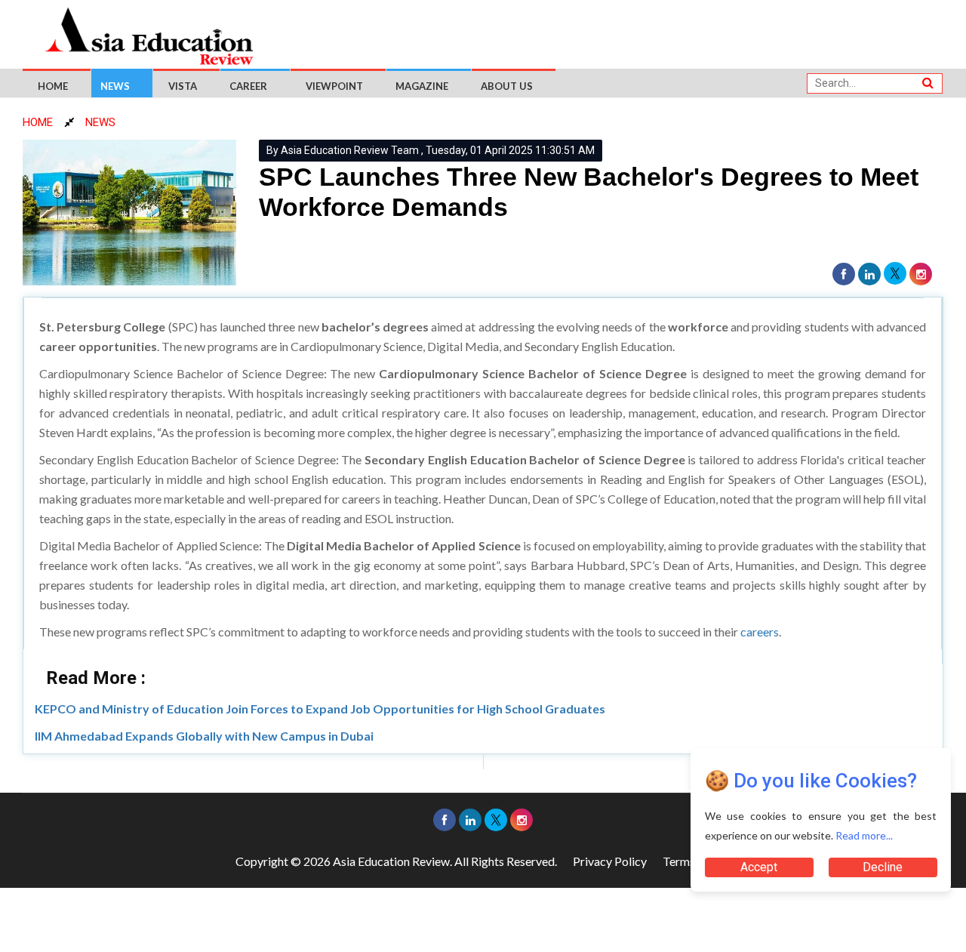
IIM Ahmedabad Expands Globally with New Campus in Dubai (204, 736)
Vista (182, 86)
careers (759, 631)
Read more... (864, 835)
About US (507, 86)
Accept (758, 867)
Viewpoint (334, 86)
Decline (883, 867)
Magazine (421, 86)
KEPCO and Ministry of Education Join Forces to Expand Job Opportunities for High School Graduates (320, 708)
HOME (38, 122)
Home (53, 86)
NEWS (100, 122)
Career (248, 86)
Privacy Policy (610, 861)
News (115, 86)
